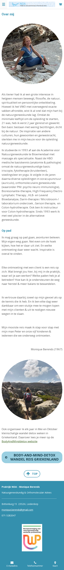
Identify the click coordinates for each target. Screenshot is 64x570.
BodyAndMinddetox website (19, 441)
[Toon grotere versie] (32, 538)
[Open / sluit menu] (3, 4)
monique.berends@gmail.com (17, 509)
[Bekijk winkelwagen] (60, 4)
